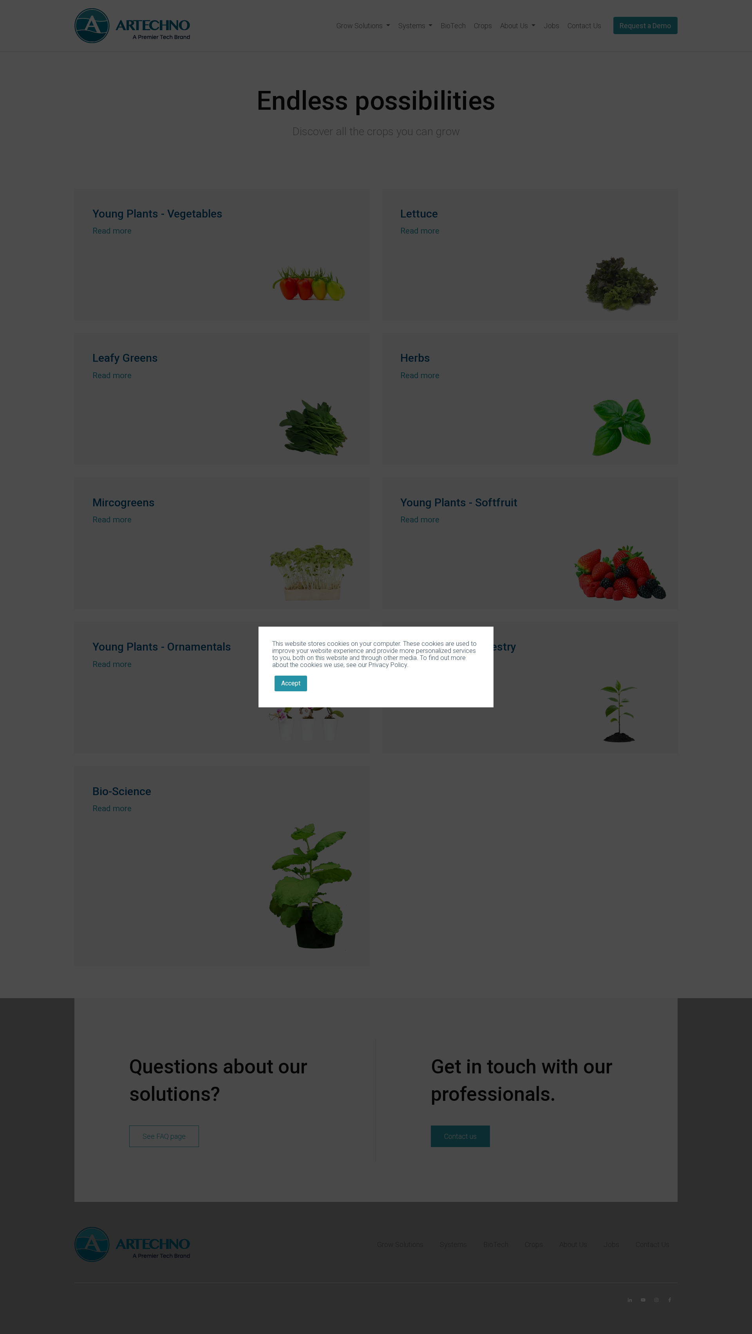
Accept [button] (290, 683)
